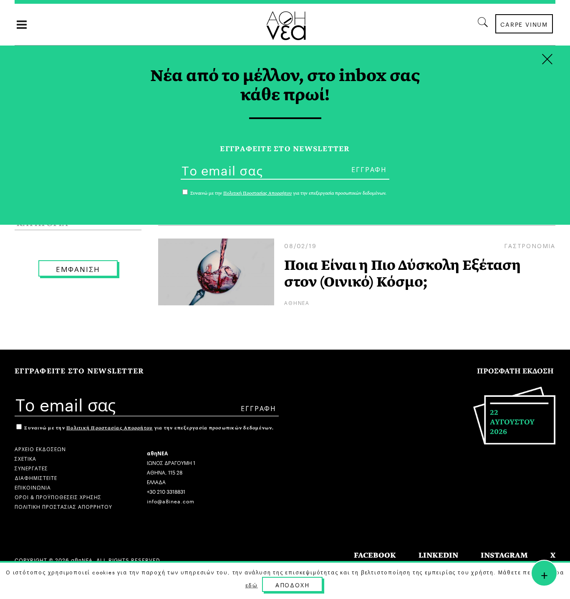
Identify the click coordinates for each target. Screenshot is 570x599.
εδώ (251, 585)
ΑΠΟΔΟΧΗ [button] (292, 584)
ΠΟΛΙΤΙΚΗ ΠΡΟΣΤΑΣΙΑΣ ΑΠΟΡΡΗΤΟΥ (63, 506)
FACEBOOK (375, 555)
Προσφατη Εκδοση (515, 371)
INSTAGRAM (504, 555)
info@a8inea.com (170, 501)
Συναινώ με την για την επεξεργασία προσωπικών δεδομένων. (148, 428)
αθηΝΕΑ (297, 302)
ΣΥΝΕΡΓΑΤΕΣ (31, 468)
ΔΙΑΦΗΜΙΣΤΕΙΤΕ (36, 477)
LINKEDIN (438, 555)
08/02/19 (300, 245)
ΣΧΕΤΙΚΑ (25, 458)
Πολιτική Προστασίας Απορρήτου (109, 428)
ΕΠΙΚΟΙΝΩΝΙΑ (33, 487)
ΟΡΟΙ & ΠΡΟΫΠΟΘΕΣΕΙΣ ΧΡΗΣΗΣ (58, 496)
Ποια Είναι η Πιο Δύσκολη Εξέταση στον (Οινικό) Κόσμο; (402, 273)
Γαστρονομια (529, 245)
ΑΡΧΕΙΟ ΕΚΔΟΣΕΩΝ (40, 448)
